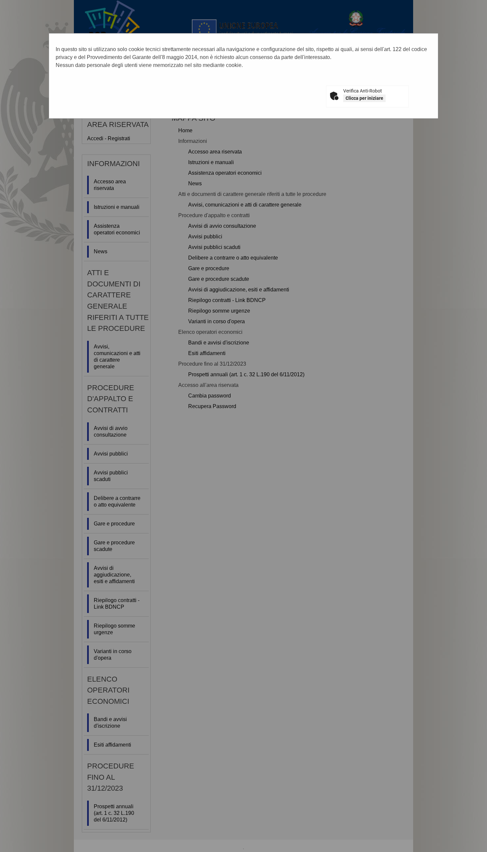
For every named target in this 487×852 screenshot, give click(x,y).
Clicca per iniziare (364, 98)
